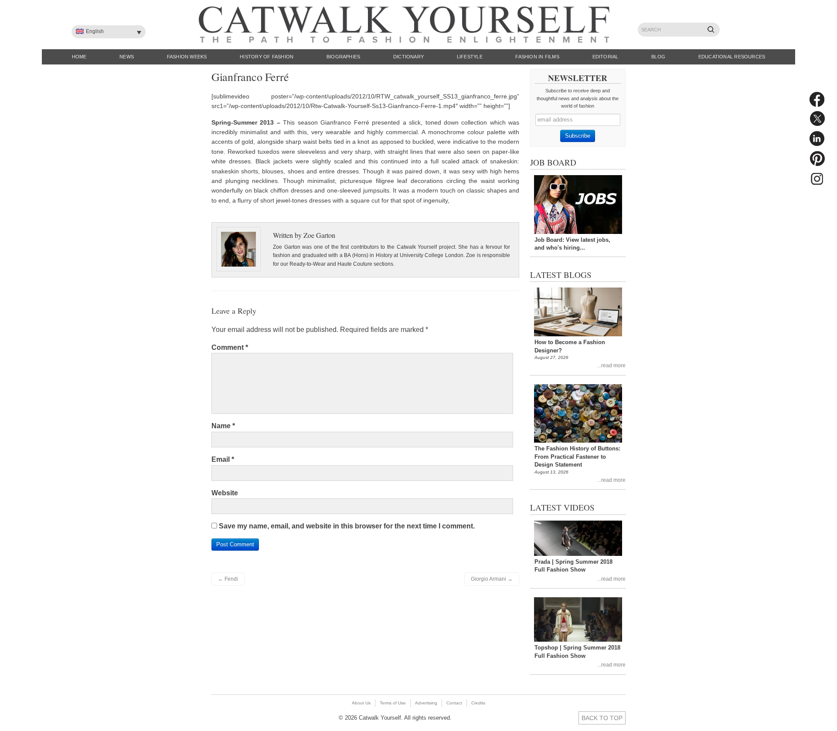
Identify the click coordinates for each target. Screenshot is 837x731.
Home (79, 56)
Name (223, 426)
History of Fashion (266, 56)
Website (224, 493)
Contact (454, 703)
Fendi (228, 579)
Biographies (343, 56)
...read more (611, 365)
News (126, 56)
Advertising (426, 703)
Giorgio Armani (492, 579)
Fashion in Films (537, 56)
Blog (658, 56)
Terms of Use (393, 703)
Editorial (605, 56)
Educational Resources (732, 56)
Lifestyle (470, 56)
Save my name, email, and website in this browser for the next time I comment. (347, 526)
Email (222, 459)
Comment (229, 347)
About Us (361, 703)
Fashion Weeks (187, 56)
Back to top (602, 717)
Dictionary (408, 56)
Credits (478, 703)
